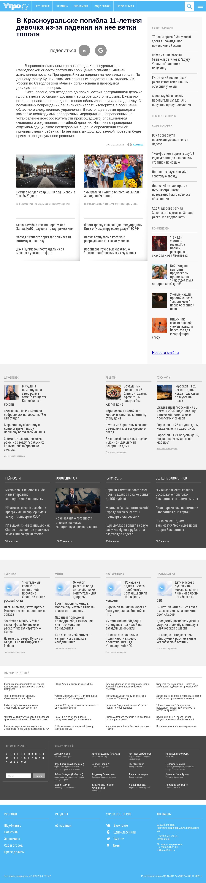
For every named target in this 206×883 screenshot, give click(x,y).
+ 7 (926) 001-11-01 (167, 847)
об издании (63, 826)
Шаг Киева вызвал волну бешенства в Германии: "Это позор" (126, 697)
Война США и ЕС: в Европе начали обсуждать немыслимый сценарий (175, 718)
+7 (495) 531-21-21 (167, 836)
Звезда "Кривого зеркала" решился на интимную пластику (43, 239)
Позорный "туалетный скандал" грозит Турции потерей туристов (126, 706)
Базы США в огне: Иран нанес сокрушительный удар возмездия (73, 718)
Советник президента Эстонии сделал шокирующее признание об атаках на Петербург (24, 686)
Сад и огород (102, 6)
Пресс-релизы (125, 6)
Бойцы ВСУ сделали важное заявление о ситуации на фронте (76, 706)
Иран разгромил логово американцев (176, 726)
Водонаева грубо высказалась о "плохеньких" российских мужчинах (110, 251)
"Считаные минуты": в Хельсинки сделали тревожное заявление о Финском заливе (26, 718)
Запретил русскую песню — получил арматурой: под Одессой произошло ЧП (177, 685)
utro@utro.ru (163, 839)
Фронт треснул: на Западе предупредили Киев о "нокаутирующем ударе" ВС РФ (113, 227)
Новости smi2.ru (165, 353)
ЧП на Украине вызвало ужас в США (74, 684)
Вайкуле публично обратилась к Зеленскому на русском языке (21, 706)
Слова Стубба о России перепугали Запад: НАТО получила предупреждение (44, 227)
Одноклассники (125, 832)
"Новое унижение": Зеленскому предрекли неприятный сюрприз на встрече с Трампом (175, 707)
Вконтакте (121, 826)
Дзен (116, 846)
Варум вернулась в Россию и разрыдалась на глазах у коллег (107, 239)
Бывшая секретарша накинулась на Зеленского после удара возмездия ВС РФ (26, 727)
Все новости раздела (14, 456)
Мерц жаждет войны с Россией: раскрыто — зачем (128, 727)
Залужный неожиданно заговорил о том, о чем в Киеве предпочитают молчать (178, 697)
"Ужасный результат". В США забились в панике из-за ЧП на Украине (76, 697)
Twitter (119, 839)
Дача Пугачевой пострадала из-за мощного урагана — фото (40, 251)
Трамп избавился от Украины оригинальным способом (19, 697)
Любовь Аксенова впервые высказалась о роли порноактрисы (128, 718)
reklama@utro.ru (166, 850)
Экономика (81, 6)
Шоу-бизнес (42, 6)
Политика (62, 6)
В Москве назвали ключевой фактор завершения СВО (74, 727)
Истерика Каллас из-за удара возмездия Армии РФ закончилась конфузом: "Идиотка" (127, 686)
